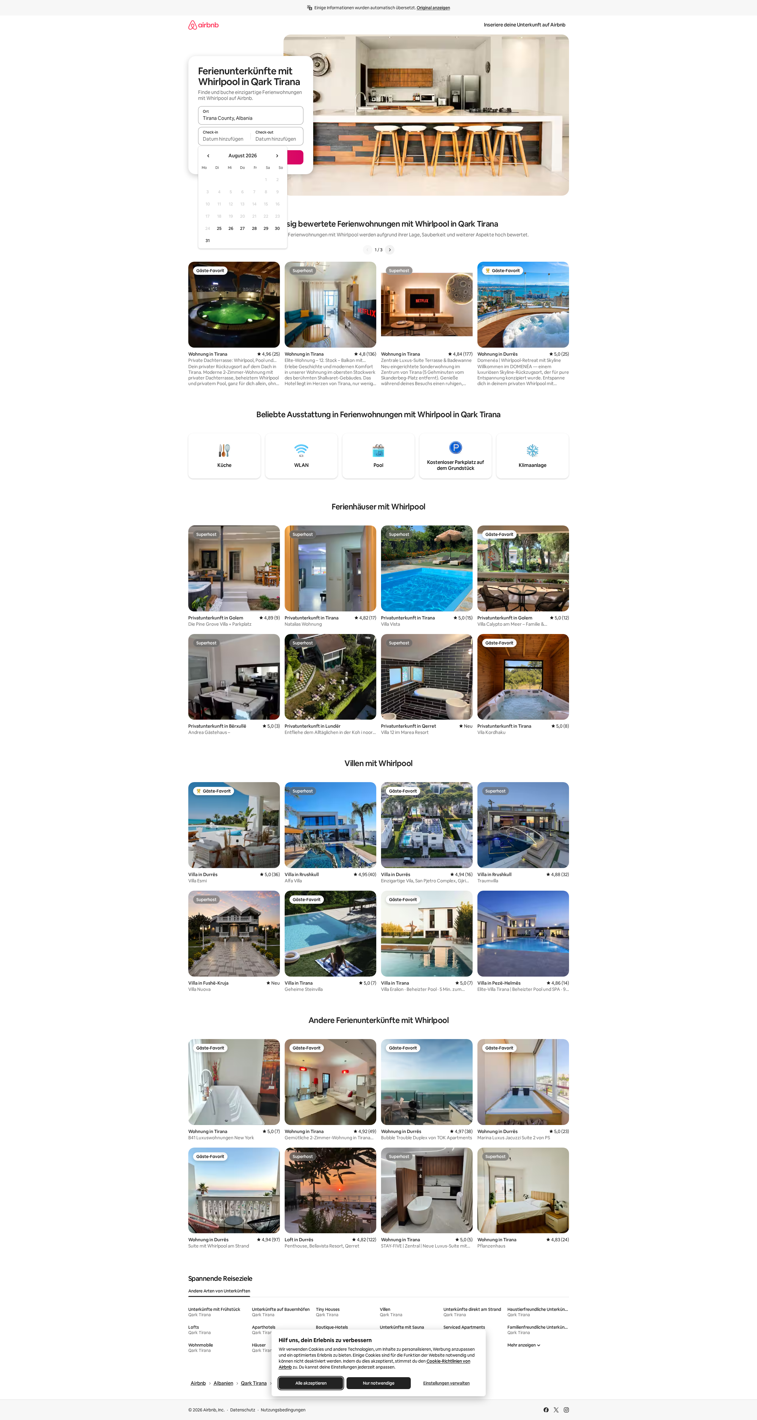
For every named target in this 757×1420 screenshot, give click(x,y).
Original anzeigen (433, 7)
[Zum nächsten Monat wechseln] (277, 156)
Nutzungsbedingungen (283, 1410)
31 (208, 240)
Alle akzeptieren (310, 1383)
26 (230, 228)
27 (242, 228)
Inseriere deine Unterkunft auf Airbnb (524, 25)
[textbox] (224, 138)
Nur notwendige (378, 1383)
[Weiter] (389, 250)
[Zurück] (367, 250)
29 (266, 228)
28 (254, 228)
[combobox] (251, 118)
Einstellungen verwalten (446, 1383)
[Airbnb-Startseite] (203, 24)
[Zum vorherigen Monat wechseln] (208, 156)
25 (219, 228)
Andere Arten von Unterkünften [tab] (219, 1291)
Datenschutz (242, 1410)
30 (277, 228)
